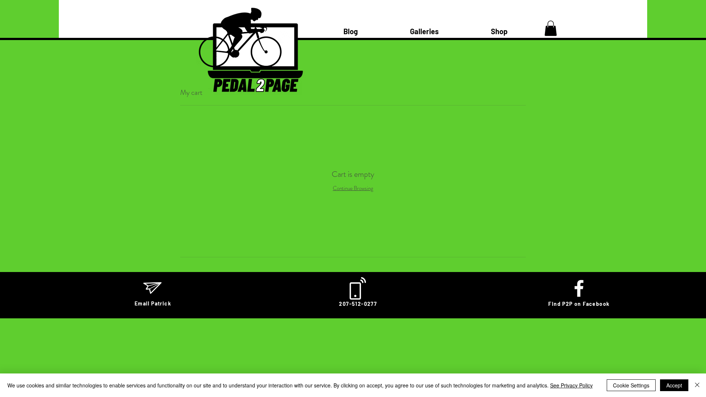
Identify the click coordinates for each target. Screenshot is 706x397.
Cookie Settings (631, 385)
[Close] (697, 385)
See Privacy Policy (571, 385)
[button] (550, 28)
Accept (674, 385)
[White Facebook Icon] (579, 288)
